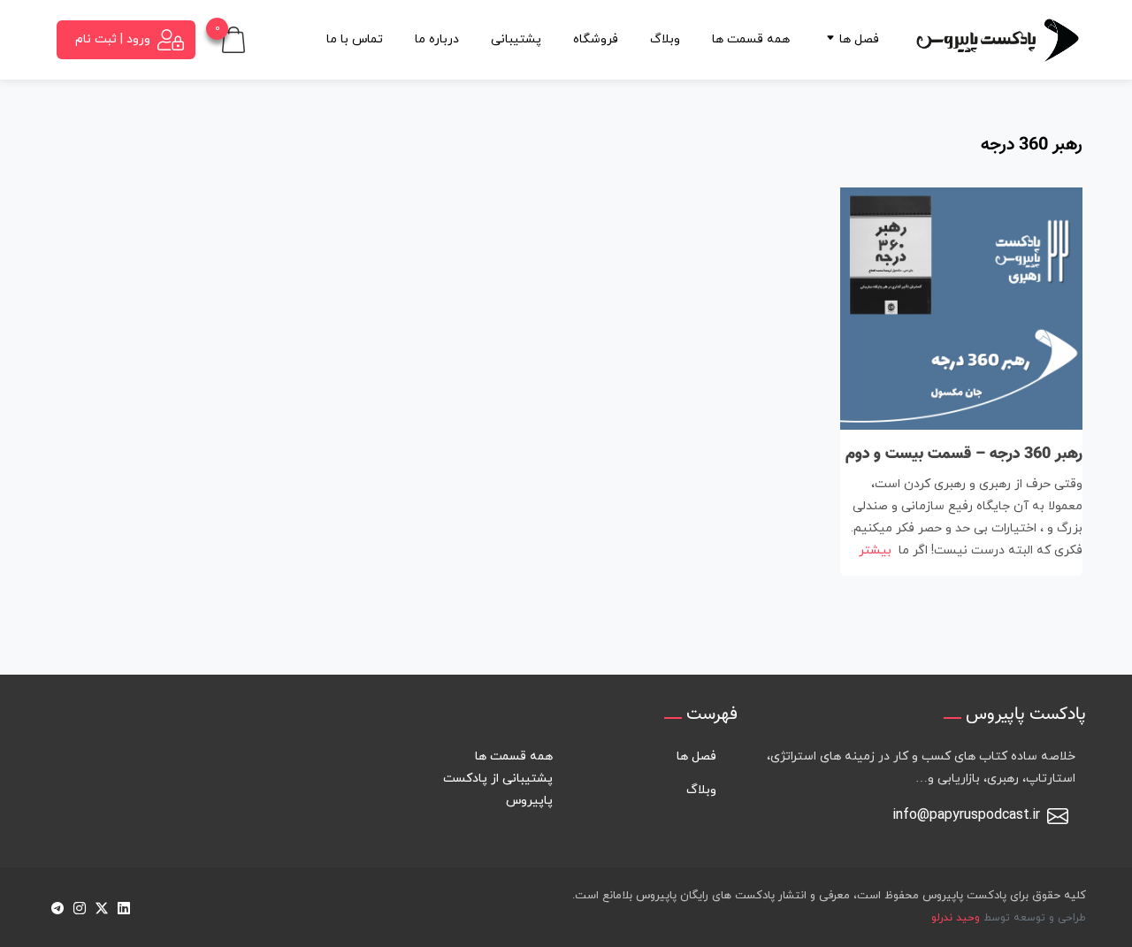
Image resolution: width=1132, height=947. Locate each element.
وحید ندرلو (955, 918)
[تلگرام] (57, 908)
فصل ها (859, 39)
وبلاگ (665, 39)
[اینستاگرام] (79, 908)
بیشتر (875, 550)
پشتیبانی (516, 39)
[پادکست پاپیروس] (997, 39)
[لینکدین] (123, 908)
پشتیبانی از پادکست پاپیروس (498, 789)
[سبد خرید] (233, 38)
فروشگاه (595, 39)
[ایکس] (101, 908)
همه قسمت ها (751, 39)
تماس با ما (354, 39)
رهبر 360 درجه (1031, 145)
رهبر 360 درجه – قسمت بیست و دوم (963, 454)
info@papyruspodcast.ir (966, 815)
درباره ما (437, 39)
